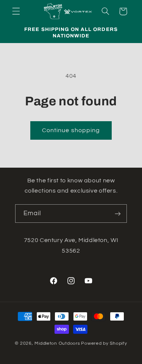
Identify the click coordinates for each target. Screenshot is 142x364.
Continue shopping (71, 130)
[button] (16, 11)
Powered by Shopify (104, 343)
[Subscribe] (117, 213)
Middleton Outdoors (57, 343)
